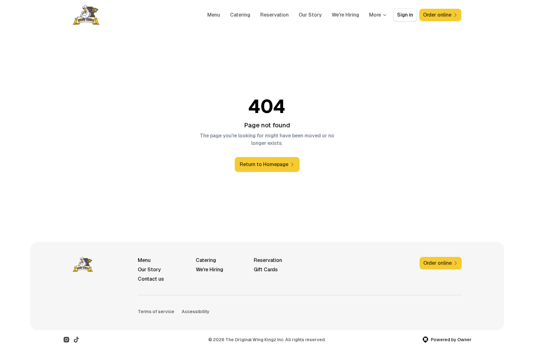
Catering (240, 15)
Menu (213, 15)
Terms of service (156, 311)
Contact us (151, 279)
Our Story (310, 15)
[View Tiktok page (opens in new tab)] (76, 339)
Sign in (405, 15)
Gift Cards (266, 269)
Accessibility (195, 311)
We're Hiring (345, 15)
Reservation (274, 15)
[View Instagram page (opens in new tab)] (66, 339)
